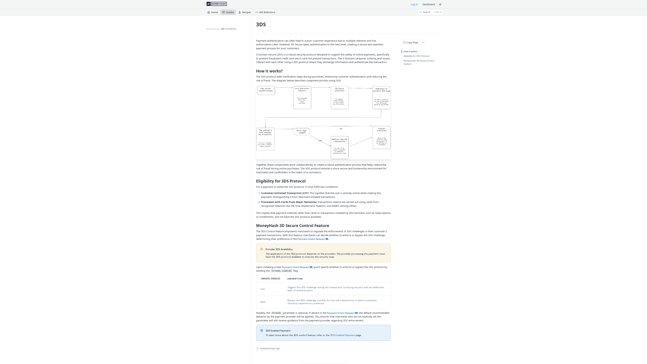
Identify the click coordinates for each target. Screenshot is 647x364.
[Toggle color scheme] (440, 4)
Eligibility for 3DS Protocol (416, 55)
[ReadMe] (228, 29)
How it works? (411, 51)
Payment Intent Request (311, 238)
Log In (414, 4)
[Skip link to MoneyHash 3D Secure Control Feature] (253, 225)
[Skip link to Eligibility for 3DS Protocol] (253, 181)
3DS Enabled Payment (342, 335)
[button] (323, 122)
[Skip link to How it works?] (253, 71)
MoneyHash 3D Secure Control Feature (419, 62)
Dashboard (429, 4)
